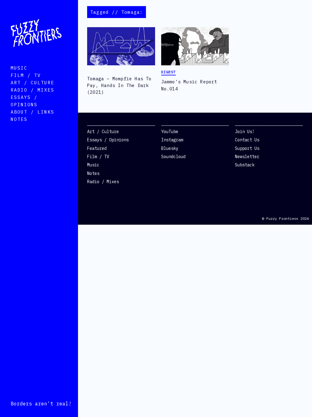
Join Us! (244, 131)
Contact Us (247, 140)
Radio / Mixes (32, 90)
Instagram (172, 140)
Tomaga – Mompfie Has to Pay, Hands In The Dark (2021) (119, 85)
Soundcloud (173, 156)
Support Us (247, 148)
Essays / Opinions (108, 140)
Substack (244, 165)
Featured (97, 148)
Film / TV (26, 75)
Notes (19, 119)
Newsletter (247, 156)
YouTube (169, 131)
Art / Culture (32, 82)
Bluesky (169, 148)
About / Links (32, 112)
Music (19, 68)
